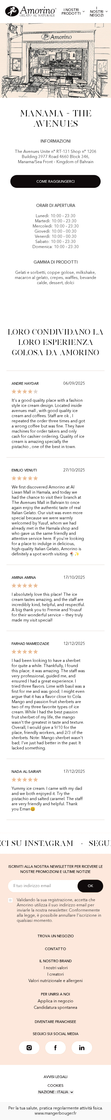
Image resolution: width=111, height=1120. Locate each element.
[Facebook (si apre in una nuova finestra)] (55, 1047)
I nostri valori (56, 968)
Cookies (55, 1086)
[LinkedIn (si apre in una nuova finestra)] (81, 1047)
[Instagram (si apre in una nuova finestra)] (29, 1047)
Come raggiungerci (55, 181)
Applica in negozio (55, 1001)
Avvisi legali (55, 1077)
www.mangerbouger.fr (55, 1114)
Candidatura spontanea (55, 1008)
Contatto (55, 949)
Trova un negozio (55, 936)
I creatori (55, 975)
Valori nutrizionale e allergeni (55, 981)
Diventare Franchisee (55, 1022)
